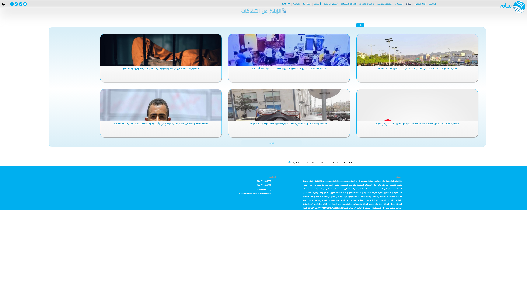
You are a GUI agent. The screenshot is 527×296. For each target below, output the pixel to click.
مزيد (271, 142)
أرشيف (317, 4)
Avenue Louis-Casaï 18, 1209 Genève (255, 193)
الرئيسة (432, 4)
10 (322, 162)
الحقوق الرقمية (330, 4)
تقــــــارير (398, 4)
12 (313, 162)
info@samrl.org (264, 189)
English (286, 4)
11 (317, 162)
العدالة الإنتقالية (348, 4)
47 (308, 162)
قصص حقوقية (384, 4)
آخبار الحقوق (420, 4)
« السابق (348, 162)
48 (303, 162)
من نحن (296, 4)
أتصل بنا (307, 4)
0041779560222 (264, 181)
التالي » (296, 162)
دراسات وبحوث (366, 4)
